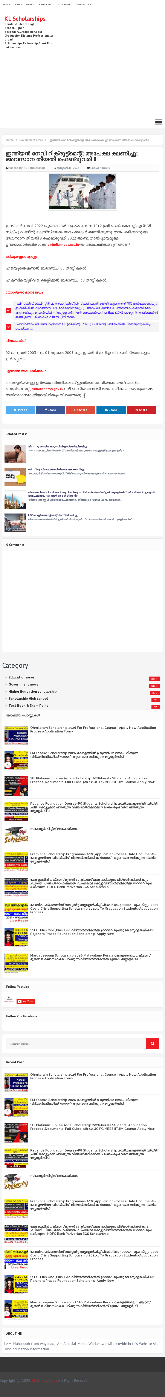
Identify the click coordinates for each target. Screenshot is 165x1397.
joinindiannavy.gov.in (63, 244)
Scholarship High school (28, 699)
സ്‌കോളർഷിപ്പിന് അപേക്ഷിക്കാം (54, 829)
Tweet (22, 410)
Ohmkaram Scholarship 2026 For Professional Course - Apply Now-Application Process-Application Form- (93, 729)
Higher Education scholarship (33, 691)
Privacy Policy (24, 4)
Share (52, 410)
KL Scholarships (25, 18)
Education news (22, 677)
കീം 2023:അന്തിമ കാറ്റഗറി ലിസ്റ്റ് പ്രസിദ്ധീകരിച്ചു (57, 446)
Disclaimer (64, 4)
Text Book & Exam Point (28, 706)
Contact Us (83, 4)
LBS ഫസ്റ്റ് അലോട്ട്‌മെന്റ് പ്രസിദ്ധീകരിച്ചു (52, 515)
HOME (6, 4)
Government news (23, 684)
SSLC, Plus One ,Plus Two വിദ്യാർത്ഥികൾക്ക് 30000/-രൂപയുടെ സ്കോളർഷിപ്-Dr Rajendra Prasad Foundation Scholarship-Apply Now (92, 932)
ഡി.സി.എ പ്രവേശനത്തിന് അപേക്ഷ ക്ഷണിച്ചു (56, 469)
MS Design (128, 1391)
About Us (45, 4)
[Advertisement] (82, 82)
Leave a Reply (100, 167)
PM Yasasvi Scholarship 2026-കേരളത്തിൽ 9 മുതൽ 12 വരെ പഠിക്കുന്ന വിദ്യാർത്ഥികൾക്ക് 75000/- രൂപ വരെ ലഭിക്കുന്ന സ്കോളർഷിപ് (84, 755)
